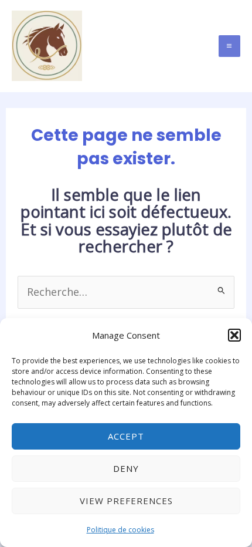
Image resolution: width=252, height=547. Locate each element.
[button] (234, 335)
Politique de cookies (120, 530)
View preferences (126, 501)
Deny (126, 468)
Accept (126, 436)
